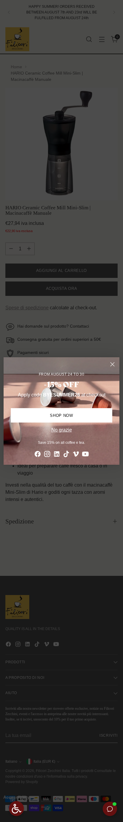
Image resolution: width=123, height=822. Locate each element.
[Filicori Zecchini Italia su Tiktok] (66, 455)
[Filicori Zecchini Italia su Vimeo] (75, 455)
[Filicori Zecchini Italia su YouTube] (85, 455)
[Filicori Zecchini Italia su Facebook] (37, 455)
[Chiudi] (112, 364)
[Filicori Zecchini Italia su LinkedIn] (56, 455)
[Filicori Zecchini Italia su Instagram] (47, 455)
